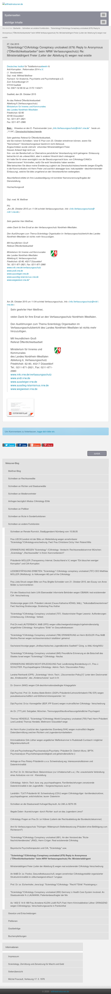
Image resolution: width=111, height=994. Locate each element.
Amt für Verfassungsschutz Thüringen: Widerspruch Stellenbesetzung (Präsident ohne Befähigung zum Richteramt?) (58, 828)
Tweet (11, 445)
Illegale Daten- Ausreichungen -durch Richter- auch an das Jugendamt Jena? (46, 811)
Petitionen (12, 920)
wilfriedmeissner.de (60, 991)
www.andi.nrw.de (15, 270)
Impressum (13, 956)
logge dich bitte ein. (46, 431)
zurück (97, 453)
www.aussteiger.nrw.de (18, 273)
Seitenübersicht (15, 971)
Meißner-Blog (14, 470)
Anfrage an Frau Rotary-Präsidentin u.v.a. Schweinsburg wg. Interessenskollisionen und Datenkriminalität (51, 763)
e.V (41, 69)
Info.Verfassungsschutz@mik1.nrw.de (71, 128)
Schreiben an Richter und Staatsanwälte (27, 486)
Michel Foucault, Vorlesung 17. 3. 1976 (26, 978)
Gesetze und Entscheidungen (22, 913)
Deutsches (12, 66)
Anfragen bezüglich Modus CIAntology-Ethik (29, 501)
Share (37, 445)
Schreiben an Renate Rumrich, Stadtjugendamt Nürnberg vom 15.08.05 (44, 531)
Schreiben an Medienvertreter (22, 493)
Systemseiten (12, 15)
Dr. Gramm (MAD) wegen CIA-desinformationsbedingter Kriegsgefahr (43, 685)
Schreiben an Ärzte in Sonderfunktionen (27, 516)
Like (24, 445)
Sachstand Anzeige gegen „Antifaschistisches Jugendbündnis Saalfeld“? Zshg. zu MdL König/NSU (56, 645)
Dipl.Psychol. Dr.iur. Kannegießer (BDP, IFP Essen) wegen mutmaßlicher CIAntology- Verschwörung (57, 703)
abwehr (44, 66)
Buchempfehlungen (17, 936)
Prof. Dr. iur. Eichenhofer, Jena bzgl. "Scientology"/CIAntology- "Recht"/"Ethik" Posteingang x (53, 884)
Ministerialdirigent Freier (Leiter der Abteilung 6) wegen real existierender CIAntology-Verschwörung (56, 866)
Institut (21, 66)
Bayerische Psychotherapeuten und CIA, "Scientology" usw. (38, 847)
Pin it (50, 445)
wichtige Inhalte (14, 22)
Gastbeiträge (14, 928)
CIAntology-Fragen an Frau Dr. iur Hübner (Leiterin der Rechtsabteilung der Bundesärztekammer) (56, 819)
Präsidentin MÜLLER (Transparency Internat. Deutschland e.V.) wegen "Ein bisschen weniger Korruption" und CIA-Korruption (54, 562)
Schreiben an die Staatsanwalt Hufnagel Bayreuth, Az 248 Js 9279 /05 (43, 803)
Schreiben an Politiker (18, 508)
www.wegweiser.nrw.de (18, 279)
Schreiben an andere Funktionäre (23, 523)
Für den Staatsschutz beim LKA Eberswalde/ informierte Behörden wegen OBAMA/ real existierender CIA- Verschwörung (58, 594)
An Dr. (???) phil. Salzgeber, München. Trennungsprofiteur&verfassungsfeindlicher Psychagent (55, 711)
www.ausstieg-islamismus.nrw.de (22, 276)
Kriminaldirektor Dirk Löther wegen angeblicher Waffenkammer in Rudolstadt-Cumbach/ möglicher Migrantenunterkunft (56, 741)
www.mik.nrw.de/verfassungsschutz (24, 267)
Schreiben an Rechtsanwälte (21, 478)
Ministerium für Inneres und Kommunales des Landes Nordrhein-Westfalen (26, 108)
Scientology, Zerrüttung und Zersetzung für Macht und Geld (36, 963)
